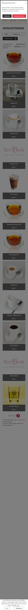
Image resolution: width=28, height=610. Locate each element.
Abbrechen (7, 16)
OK (6, 608)
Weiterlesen (19, 608)
